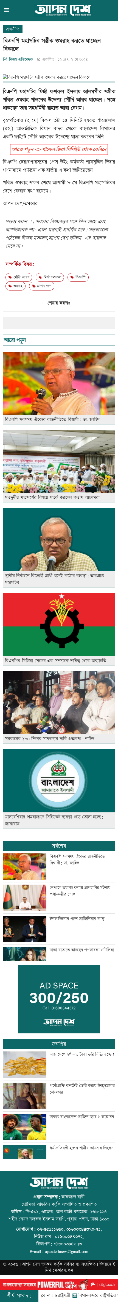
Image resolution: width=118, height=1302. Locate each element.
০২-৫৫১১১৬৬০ (50, 1229)
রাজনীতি (12, 29)
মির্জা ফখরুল (51, 277)
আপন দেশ (43, 286)
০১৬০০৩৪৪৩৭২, (69, 1236)
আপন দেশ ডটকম (37, 1264)
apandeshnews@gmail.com (66, 1251)
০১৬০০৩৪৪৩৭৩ (68, 1244)
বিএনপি (80, 277)
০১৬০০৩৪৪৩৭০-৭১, (84, 1229)
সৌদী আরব (20, 277)
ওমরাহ (17, 286)
